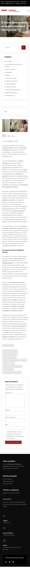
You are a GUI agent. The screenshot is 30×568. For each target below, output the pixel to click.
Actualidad (9, 61)
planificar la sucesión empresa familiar (12, 366)
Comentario (8, 392)
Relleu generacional (8, 481)
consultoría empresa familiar (10, 350)
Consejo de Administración (19, 326)
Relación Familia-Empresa (13, 89)
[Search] (24, 48)
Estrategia (8, 72)
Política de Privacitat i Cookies (11, 493)
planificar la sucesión (9, 363)
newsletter (17, 502)
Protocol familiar (7, 479)
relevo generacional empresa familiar (12, 372)
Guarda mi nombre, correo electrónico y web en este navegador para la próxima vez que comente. (15, 435)
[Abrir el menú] (28, 11)
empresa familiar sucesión (9, 357)
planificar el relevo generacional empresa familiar (14, 360)
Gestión (8, 75)
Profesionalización (11, 84)
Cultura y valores (10, 69)
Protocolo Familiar (11, 87)
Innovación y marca (11, 78)
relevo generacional (8, 369)
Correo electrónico (10, 417)
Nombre (7, 410)
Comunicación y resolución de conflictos (13, 65)
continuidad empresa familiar (10, 354)
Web (6, 424)
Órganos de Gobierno (12, 81)
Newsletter (7, 499)
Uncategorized (10, 95)
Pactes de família (7, 483)
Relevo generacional (11, 92)
